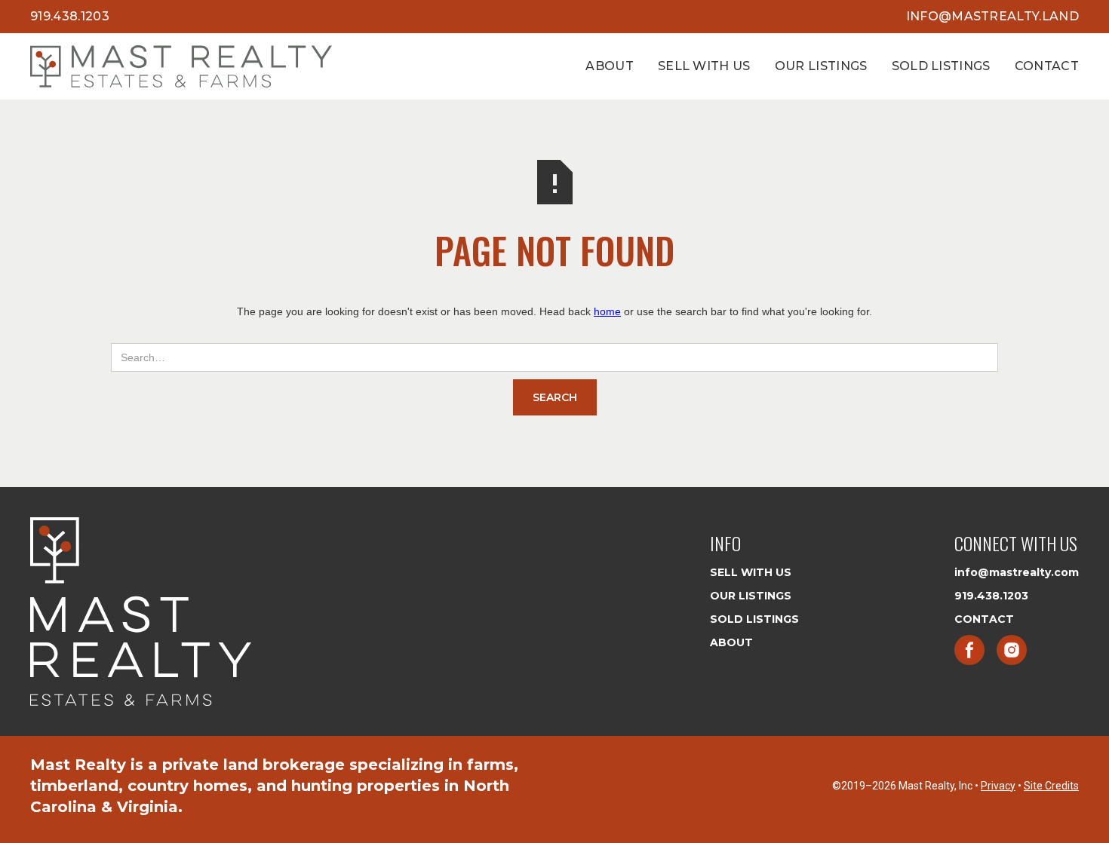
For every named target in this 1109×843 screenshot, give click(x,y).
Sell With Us (704, 66)
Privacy (998, 786)
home (607, 311)
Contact (1047, 66)
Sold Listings (941, 66)
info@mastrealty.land (992, 16)
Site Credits (1051, 786)
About (609, 66)
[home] (181, 66)
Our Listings (821, 66)
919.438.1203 (69, 16)
